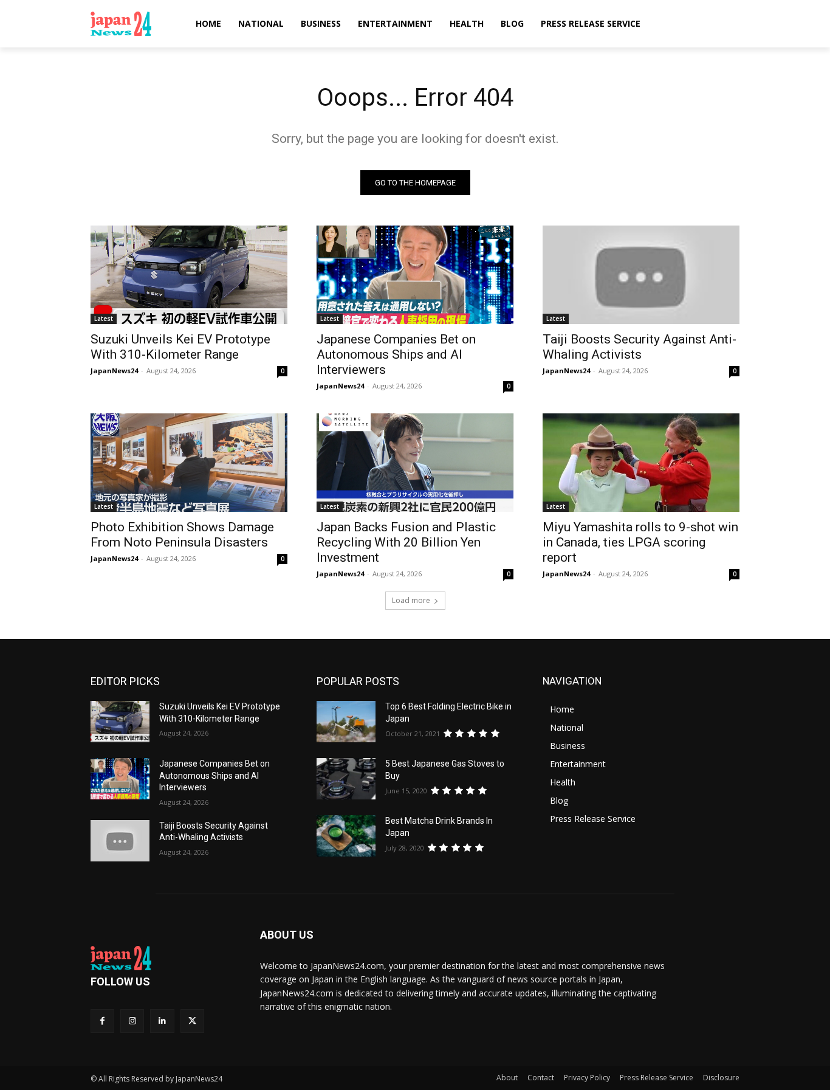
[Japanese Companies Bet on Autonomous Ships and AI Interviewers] (415, 275)
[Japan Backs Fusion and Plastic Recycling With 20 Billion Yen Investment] (415, 462)
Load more (411, 600)
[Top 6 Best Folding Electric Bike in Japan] (346, 721)
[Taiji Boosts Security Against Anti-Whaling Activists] (641, 275)
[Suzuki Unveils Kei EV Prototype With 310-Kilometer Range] (189, 275)
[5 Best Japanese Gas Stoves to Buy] (346, 778)
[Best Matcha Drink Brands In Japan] (346, 836)
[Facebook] (102, 1021)
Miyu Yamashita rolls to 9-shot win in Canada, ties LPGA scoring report (640, 542)
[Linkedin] (162, 1021)
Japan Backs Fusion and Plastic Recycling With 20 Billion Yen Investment (406, 542)
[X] (192, 1021)
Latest (103, 318)
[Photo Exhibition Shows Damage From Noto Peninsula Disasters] (189, 462)
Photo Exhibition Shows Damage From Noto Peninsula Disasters (182, 535)
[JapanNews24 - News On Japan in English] (133, 24)
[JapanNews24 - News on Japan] (161, 958)
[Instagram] (132, 1021)
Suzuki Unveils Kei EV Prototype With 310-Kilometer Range (180, 347)
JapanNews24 (114, 370)
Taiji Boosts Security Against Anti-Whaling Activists (639, 347)
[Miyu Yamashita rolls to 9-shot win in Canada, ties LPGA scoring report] (641, 462)
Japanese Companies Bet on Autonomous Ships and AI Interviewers (396, 354)
